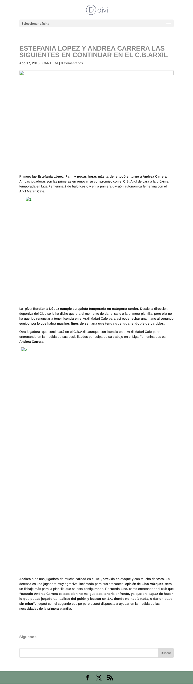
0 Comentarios (72, 63)
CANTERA (50, 63)
